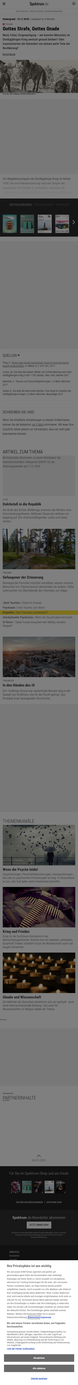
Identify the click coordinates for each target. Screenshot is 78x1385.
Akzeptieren (39, 1358)
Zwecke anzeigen (39, 1378)
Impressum (46, 1317)
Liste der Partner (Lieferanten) (20, 1348)
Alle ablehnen (39, 1368)
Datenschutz (34, 1317)
